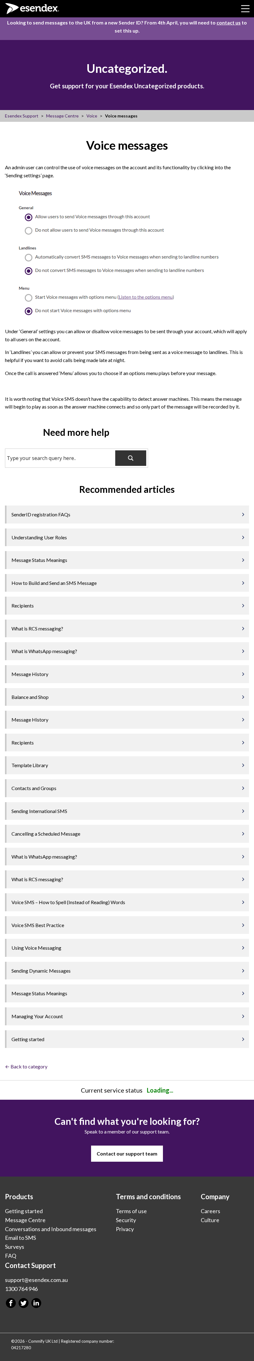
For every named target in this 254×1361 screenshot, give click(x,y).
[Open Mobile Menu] (245, 8)
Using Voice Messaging (36, 948)
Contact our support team (127, 1153)
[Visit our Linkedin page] (36, 1303)
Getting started (27, 1039)
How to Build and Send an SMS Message (54, 583)
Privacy (125, 1228)
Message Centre (25, 1220)
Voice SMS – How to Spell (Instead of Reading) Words (68, 902)
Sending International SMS (39, 811)
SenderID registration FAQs (40, 514)
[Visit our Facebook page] (11, 1303)
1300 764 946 (21, 1288)
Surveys (14, 1246)
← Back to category (26, 1066)
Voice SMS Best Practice (37, 925)
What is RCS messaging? (37, 628)
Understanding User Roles (39, 537)
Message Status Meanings (39, 560)
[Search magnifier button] (130, 458)
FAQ (10, 1255)
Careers (210, 1211)
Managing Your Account (37, 1016)
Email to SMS (20, 1237)
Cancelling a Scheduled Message (45, 834)
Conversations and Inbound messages (50, 1228)
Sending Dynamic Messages (41, 971)
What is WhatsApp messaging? (44, 651)
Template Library (29, 765)
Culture (210, 1220)
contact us (229, 22)
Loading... (160, 1090)
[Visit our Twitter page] (23, 1303)
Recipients (22, 605)
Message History (29, 674)
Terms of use (131, 1211)
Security (126, 1220)
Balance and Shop (30, 697)
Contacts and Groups (33, 788)
